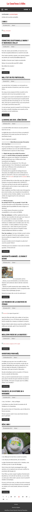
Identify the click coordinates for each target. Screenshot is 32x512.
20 (11, 496)
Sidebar (26, 9)
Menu (6, 9)
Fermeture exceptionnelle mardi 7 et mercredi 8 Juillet (15, 41)
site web (11, 176)
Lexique (16, 504)
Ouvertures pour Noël (10, 353)
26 (3, 499)
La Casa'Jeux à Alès (16, 3)
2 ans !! (4, 21)
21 (15, 496)
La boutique (5, 35)
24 (26, 496)
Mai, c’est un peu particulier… (13, 77)
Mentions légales (16, 507)
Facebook (24, 176)
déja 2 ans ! (6, 424)
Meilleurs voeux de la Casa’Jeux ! (14, 334)
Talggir (13, 25)
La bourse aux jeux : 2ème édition (14, 120)
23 (22, 496)
